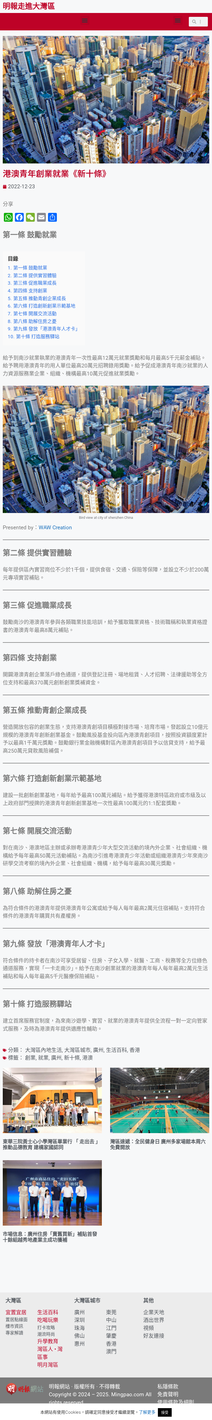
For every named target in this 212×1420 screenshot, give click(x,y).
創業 (30, 1058)
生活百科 (116, 1050)
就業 (43, 1058)
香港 (134, 1050)
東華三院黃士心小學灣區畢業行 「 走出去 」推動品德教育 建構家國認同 (51, 1145)
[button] (84, 20)
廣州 (98, 1050)
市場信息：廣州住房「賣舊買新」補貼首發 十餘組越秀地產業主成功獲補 (50, 1237)
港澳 (87, 1058)
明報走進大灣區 (29, 6)
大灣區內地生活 (43, 1050)
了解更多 (147, 1412)
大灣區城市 (77, 1050)
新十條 (72, 1058)
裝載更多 (106, 1277)
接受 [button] (164, 1412)
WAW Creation (55, 527)
